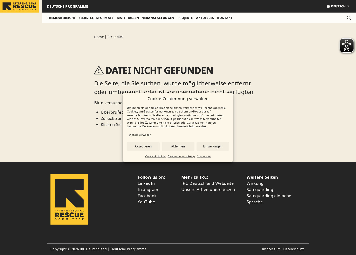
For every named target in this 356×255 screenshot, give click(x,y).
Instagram (148, 190)
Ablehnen (178, 146)
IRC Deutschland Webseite (207, 184)
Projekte (185, 18)
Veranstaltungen (158, 18)
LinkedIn (146, 184)
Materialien (128, 18)
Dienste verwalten (140, 135)
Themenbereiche (61, 18)
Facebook (147, 196)
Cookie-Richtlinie (155, 156)
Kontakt (225, 18)
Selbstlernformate (96, 18)
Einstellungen (212, 146)
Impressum (204, 156)
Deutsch (338, 6)
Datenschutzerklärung (181, 156)
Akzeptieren (143, 146)
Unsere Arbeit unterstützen (208, 190)
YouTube (146, 202)
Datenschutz (293, 249)
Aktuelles (205, 18)
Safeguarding (260, 190)
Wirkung (255, 184)
